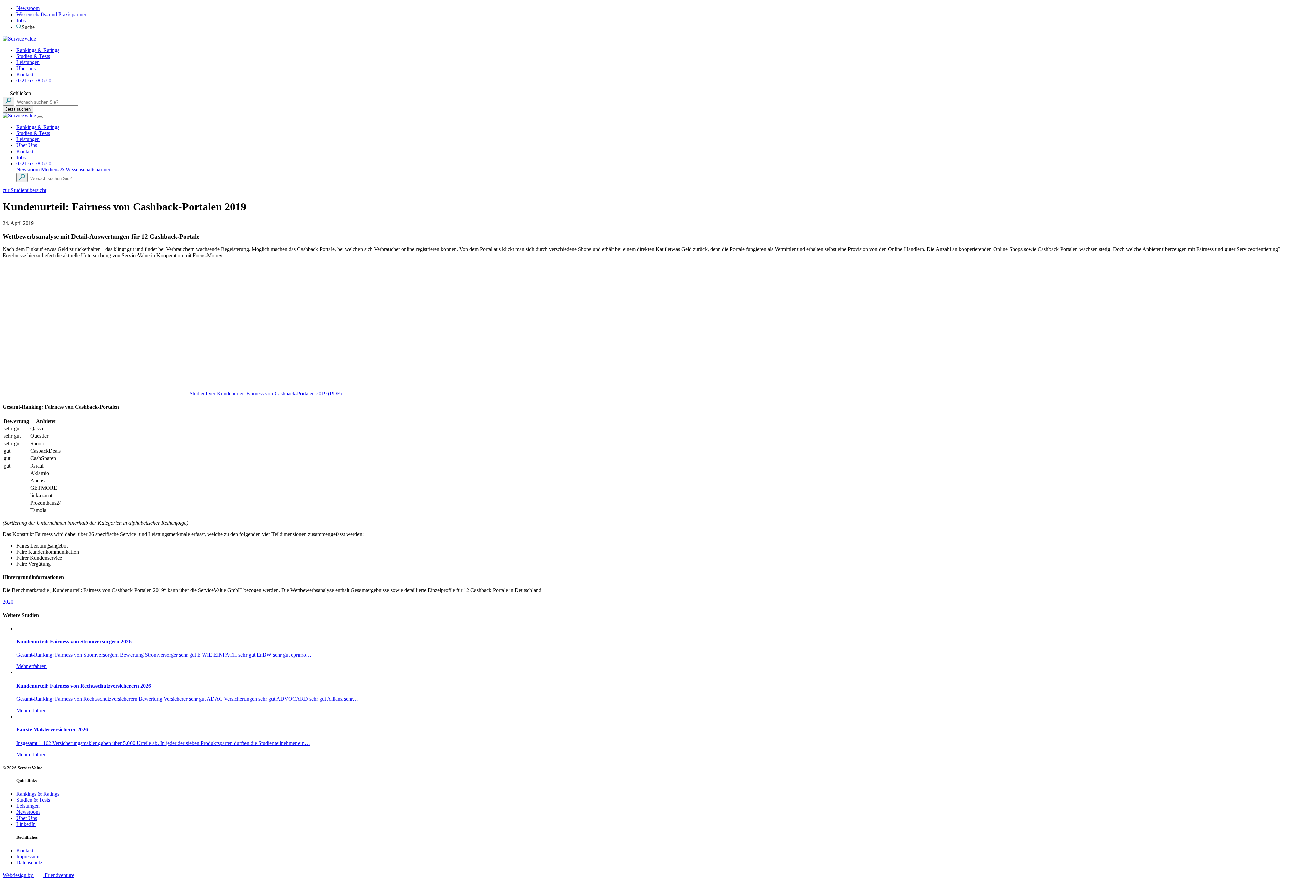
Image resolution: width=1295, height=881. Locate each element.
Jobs (21, 20)
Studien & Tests (33, 56)
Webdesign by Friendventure (38, 875)
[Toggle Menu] (40, 117)
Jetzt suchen (18, 109)
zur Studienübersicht (24, 190)
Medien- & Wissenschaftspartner (75, 169)
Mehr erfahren (31, 666)
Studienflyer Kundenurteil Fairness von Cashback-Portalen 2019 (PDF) (266, 393)
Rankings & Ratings (37, 50)
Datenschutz (29, 862)
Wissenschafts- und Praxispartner (51, 14)
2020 (8, 602)
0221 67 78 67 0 (33, 80)
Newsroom (28, 8)
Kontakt (24, 74)
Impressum (27, 856)
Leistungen (28, 62)
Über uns (26, 68)
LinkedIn (26, 824)
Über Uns (26, 145)
